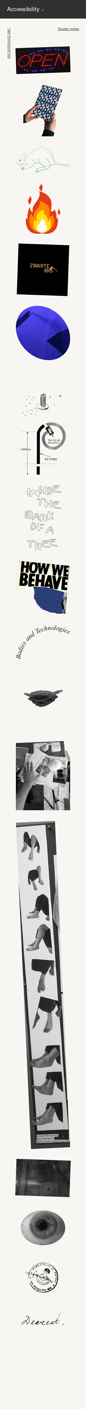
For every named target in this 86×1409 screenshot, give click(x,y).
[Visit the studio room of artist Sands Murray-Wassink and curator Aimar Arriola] (43, 776)
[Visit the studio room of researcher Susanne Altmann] (43, 112)
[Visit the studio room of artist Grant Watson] (43, 590)
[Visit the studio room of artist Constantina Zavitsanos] (43, 208)
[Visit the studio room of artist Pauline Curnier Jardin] (43, 1180)
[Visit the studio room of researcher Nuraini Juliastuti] (43, 162)
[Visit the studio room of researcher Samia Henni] (43, 445)
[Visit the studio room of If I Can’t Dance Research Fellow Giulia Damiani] (43, 1277)
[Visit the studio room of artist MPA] (43, 1227)
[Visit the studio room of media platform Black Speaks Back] (43, 267)
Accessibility (24, 9)
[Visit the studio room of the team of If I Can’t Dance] (43, 1323)
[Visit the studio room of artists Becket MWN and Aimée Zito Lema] (43, 390)
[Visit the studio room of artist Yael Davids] (43, 987)
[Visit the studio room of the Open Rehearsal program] (43, 62)
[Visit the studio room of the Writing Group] (43, 700)
